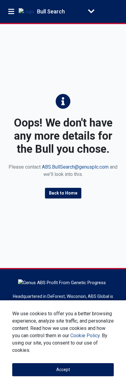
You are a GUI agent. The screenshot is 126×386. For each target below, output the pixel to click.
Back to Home (63, 193)
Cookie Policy (85, 335)
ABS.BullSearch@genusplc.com (75, 167)
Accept (63, 369)
